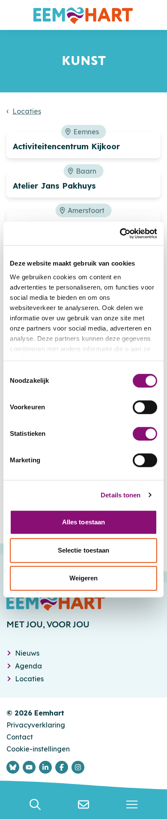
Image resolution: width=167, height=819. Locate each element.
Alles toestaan (83, 522)
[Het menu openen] (132, 804)
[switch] (145, 407)
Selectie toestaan (84, 550)
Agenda (28, 666)
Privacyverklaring (35, 725)
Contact (19, 737)
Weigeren (83, 578)
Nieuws (27, 653)
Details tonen (120, 495)
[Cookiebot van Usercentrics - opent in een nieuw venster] (120, 233)
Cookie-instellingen (38, 749)
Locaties (26, 111)
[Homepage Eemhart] (83, 15)
